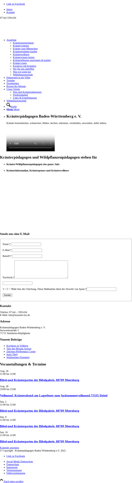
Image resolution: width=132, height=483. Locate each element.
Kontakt (10, 12)
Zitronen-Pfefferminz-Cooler (21, 351)
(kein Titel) (12, 354)
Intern (9, 9)
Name (7, 244)
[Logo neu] (24, 34)
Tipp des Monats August (18, 348)
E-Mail (7, 250)
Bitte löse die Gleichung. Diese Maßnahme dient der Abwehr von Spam (49, 289)
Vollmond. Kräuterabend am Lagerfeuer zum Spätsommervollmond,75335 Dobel (53, 395)
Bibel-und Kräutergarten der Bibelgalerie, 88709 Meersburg (39, 380)
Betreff (7, 256)
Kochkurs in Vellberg (17, 345)
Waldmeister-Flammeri (17, 357)
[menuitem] (69, 9)
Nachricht (8, 277)
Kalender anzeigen (9, 447)
